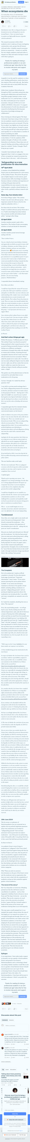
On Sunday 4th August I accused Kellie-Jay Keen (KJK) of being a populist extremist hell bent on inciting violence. (9, 1080)
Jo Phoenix (7, 21)
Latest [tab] (7, 1069)
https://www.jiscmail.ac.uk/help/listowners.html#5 (14, 699)
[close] (25, 1088)
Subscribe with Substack (16, 1119)
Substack (7, 1138)
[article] (15, 1079)
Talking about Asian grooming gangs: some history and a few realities (11, 1075)
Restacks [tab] (11, 1020)
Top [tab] (3, 1069)
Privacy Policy (17, 1126)
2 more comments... (6, 1061)
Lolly (6, 1047)
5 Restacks (19, 1003)
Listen (26, 22)
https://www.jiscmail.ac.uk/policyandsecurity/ (13, 666)
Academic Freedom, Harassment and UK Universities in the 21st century (13, 7)
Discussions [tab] (13, 1069)
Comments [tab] (5, 1020)
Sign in (26, 2)
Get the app (22, 1135)
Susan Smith (8, 1034)
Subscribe (21, 2)
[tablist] (8, 1020)
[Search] (27, 1069)
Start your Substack (11, 1135)
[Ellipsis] (28, 1034)
